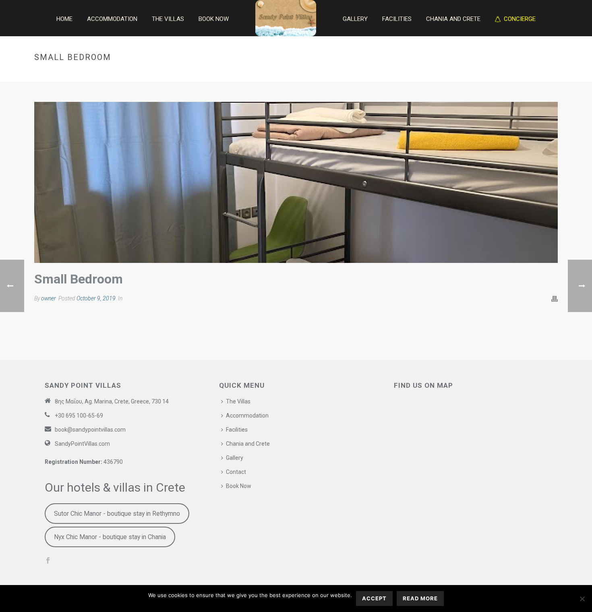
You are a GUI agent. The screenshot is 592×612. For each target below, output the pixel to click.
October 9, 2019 (96, 298)
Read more (420, 598)
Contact (236, 472)
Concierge (520, 19)
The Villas (168, 19)
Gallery (355, 19)
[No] (582, 599)
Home (64, 19)
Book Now (214, 19)
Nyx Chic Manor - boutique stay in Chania (110, 537)
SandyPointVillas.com (82, 443)
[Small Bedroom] (296, 182)
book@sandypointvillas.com (90, 429)
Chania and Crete (453, 19)
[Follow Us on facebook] (48, 560)
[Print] (554, 299)
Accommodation (112, 19)
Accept (374, 598)
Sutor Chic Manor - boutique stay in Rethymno (117, 513)
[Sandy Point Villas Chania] (285, 18)
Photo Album (491, 74)
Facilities (397, 19)
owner (48, 298)
